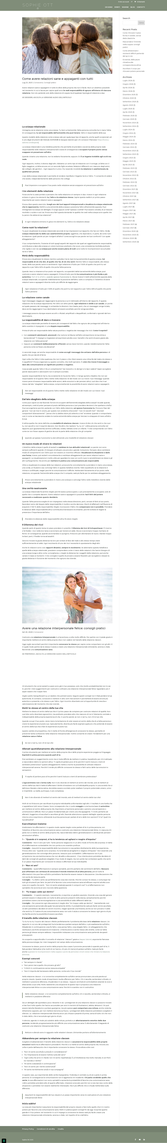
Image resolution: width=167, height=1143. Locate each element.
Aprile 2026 (127, 88)
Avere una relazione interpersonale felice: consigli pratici (63, 628)
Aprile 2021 (127, 217)
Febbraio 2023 (129, 168)
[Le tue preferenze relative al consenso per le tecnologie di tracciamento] (4, 1141)
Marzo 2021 (127, 221)
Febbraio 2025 (129, 116)
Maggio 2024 (128, 137)
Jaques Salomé (86, 939)
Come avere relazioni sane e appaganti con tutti (57, 79)
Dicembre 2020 (129, 231)
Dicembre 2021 (129, 189)
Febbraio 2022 (129, 182)
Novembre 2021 (129, 193)
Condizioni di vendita (46, 1129)
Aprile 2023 (127, 165)
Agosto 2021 (128, 203)
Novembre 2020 (129, 235)
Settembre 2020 (129, 242)
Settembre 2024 (129, 126)
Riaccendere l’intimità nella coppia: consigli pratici (132, 44)
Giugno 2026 (128, 84)
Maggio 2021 (128, 214)
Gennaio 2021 (128, 228)
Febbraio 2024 (129, 144)
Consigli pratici (50, 83)
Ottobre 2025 (128, 98)
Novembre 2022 (129, 175)
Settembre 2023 (129, 154)
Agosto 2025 (128, 105)
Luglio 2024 (127, 130)
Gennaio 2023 (128, 172)
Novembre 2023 (129, 151)
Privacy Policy (28, 1129)
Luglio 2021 (127, 207)
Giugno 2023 (128, 158)
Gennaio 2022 (128, 186)
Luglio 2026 (127, 81)
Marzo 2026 (127, 91)
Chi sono (108, 7)
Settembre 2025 (129, 102)
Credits (61, 1129)
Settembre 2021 (129, 200)
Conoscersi (38, 83)
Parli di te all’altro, (51, 277)
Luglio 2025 (127, 109)
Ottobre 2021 (128, 196)
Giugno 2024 (128, 133)
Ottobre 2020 (128, 238)
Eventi (117, 7)
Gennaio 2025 (128, 119)
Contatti (141, 7)
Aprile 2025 (127, 112)
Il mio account (123, 2)
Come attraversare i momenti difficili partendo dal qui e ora (133, 53)
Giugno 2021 (128, 210)
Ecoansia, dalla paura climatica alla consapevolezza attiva (132, 62)
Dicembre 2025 (129, 95)
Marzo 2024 (127, 140)
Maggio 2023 (128, 161)
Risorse (125, 7)
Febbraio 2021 (128, 224)
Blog (133, 7)
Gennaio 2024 (128, 147)
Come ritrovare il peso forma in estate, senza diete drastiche (132, 35)
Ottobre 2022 (128, 179)
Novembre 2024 (129, 123)
